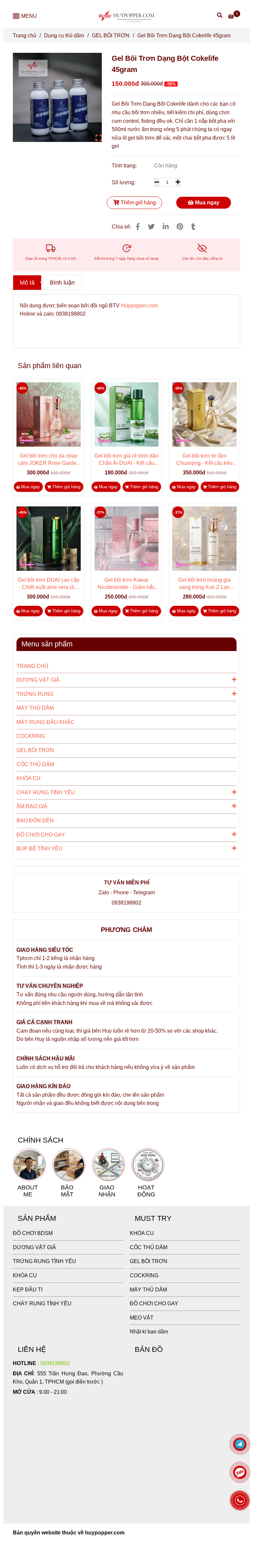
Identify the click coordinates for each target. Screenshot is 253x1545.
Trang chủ (24, 35)
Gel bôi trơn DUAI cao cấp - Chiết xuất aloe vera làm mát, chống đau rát (48, 584)
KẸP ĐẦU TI (27, 1289)
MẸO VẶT (142, 1318)
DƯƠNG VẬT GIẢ (38, 680)
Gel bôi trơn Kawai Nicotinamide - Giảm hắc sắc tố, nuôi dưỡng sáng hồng (126, 584)
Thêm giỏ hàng (137, 202)
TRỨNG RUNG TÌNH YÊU (44, 1261)
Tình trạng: (125, 165)
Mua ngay (206, 202)
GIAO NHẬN (106, 1191)
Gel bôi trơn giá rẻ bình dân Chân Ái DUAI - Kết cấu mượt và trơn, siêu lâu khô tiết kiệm (126, 460)
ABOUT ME (27, 1191)
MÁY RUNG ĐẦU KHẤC (45, 722)
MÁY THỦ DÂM (35, 708)
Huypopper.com (139, 305)
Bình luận (62, 282)
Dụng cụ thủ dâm (64, 35)
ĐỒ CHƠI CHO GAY (154, 1303)
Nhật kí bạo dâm (149, 1331)
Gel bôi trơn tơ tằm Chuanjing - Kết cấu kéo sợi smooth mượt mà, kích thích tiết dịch (204, 460)
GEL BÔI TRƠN (110, 35)
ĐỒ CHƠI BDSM (33, 1233)
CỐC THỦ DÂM (35, 764)
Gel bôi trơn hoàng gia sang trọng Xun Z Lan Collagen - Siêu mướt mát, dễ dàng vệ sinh (205, 584)
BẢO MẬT (67, 1191)
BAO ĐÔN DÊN (35, 820)
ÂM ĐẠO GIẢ (31, 806)
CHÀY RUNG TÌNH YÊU (45, 792)
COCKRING (30, 736)
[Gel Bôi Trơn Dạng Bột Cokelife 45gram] (126, 16)
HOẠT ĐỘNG (146, 1191)
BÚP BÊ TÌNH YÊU (39, 848)
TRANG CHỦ (32, 666)
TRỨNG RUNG (34, 694)
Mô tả (27, 282)
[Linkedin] (165, 226)
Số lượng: (124, 182)
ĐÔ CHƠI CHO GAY (40, 835)
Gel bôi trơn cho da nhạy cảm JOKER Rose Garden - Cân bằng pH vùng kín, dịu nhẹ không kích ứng (48, 460)
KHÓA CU (28, 778)
